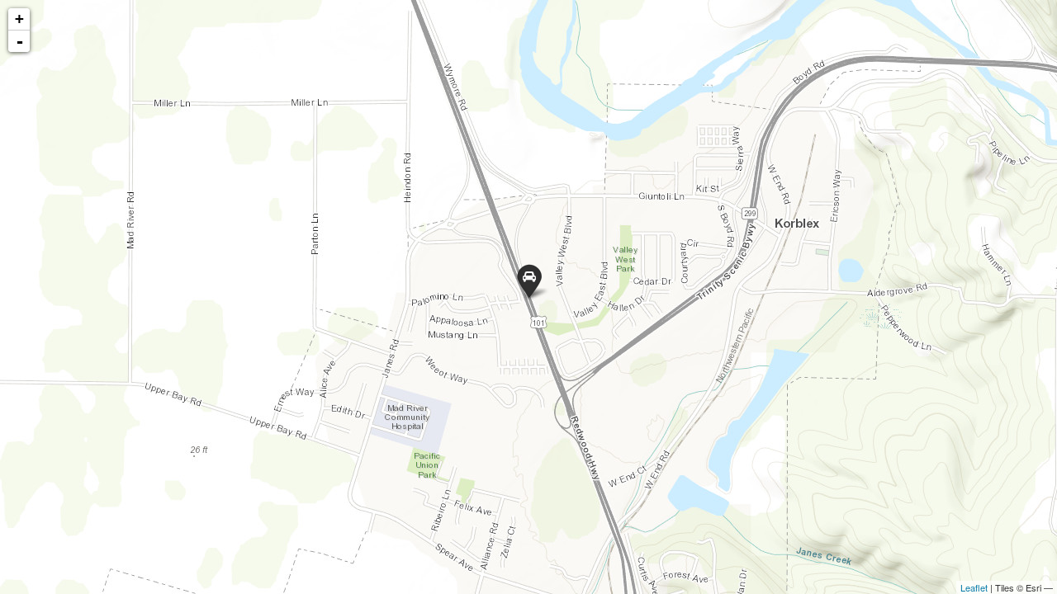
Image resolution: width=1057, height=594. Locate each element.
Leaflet (974, 587)
